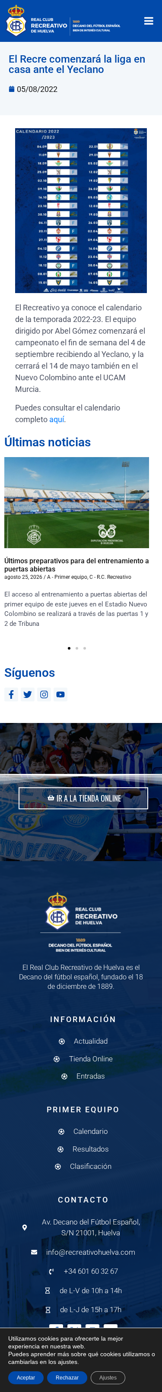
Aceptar (26, 1378)
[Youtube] (60, 694)
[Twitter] (28, 694)
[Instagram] (44, 694)
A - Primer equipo (67, 577)
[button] (69, 648)
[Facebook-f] (11, 694)
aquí (56, 419)
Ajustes (108, 1378)
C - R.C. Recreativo (110, 577)
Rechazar (67, 1378)
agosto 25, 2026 (23, 577)
